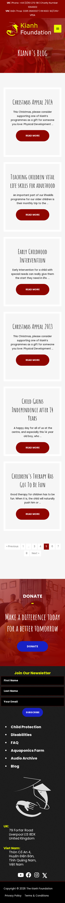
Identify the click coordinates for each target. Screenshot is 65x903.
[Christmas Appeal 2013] (32, 315)
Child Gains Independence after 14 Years (32, 409)
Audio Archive (24, 758)
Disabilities (21, 734)
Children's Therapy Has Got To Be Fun (32, 480)
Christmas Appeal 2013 (32, 326)
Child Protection (26, 726)
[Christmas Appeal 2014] (32, 91)
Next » (35, 553)
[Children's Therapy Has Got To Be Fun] (32, 465)
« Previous (12, 546)
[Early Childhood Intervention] (32, 240)
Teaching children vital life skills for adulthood (32, 181)
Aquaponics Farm (27, 750)
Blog (15, 766)
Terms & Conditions (37, 895)
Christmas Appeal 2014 (32, 102)
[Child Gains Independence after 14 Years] (32, 390)
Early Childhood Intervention (32, 255)
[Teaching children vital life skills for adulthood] (32, 166)
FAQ (14, 742)
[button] (32, 135)
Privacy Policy (13, 895)
